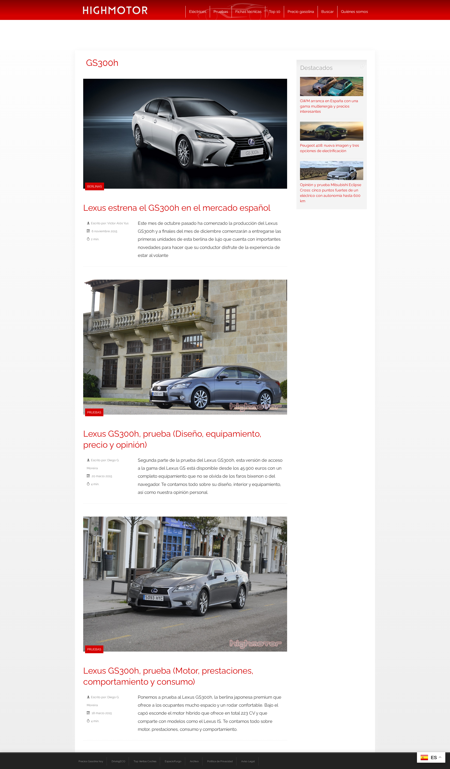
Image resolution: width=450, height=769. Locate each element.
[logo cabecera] (115, 10)
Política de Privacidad (220, 761)
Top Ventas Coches (145, 761)
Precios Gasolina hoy (91, 761)
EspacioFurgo (173, 761)
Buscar (327, 11)
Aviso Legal (248, 761)
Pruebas (221, 11)
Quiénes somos (354, 11)
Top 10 (274, 11)
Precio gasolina (301, 11)
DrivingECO (118, 761)
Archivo (194, 761)
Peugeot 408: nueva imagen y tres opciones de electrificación (329, 148)
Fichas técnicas (248, 11)
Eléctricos (197, 11)
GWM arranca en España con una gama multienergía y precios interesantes (329, 106)
